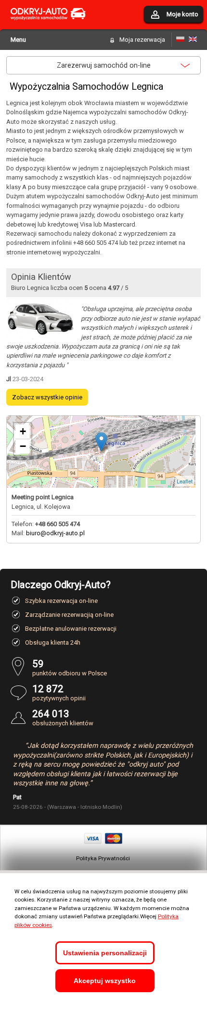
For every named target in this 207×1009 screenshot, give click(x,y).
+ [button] (23, 431)
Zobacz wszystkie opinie (47, 397)
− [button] (23, 446)
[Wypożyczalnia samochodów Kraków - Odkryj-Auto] (48, 25)
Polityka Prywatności (103, 858)
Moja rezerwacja (142, 39)
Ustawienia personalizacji (105, 953)
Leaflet (185, 481)
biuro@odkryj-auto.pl (55, 533)
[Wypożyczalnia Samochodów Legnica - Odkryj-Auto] (180, 39)
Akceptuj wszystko (105, 981)
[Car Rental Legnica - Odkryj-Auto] (193, 39)
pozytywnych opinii (59, 692)
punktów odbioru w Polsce (69, 667)
